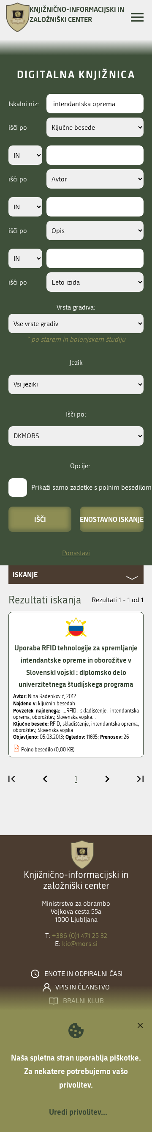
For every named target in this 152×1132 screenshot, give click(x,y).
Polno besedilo (37, 750)
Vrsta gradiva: (76, 307)
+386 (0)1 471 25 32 (79, 936)
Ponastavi (76, 553)
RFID (55, 724)
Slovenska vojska (55, 730)
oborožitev (24, 730)
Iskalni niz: (23, 104)
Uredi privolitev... (78, 1111)
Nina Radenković (46, 696)
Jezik (76, 363)
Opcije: (80, 466)
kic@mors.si (80, 944)
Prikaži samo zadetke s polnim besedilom (91, 487)
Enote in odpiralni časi (83, 973)
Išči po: (76, 414)
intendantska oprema (114, 724)
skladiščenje (75, 724)
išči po (17, 127)
